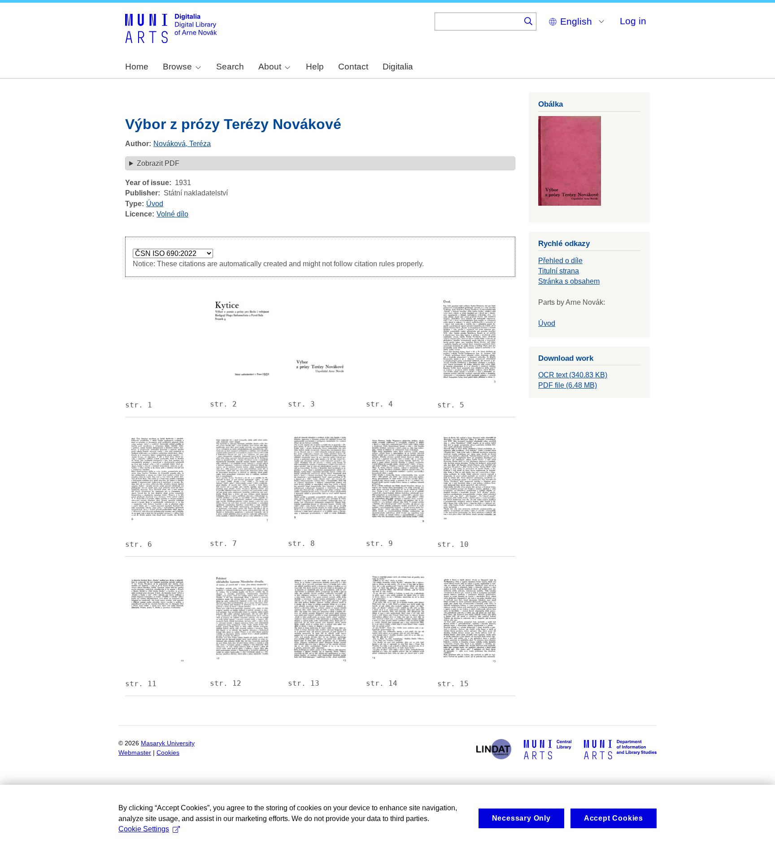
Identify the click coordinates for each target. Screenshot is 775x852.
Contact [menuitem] (353, 66)
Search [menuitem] (230, 66)
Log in (633, 21)
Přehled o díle (560, 260)
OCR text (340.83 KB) (572, 375)
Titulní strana (558, 271)
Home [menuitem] (136, 66)
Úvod (154, 204)
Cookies (168, 752)
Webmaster (134, 752)
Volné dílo (172, 214)
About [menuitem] (269, 66)
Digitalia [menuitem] (398, 66)
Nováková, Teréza (182, 143)
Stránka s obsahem (569, 281)
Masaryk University (168, 743)
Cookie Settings (143, 829)
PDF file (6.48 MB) (567, 385)
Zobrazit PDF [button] (158, 163)
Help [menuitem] (315, 66)
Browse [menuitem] (177, 66)
